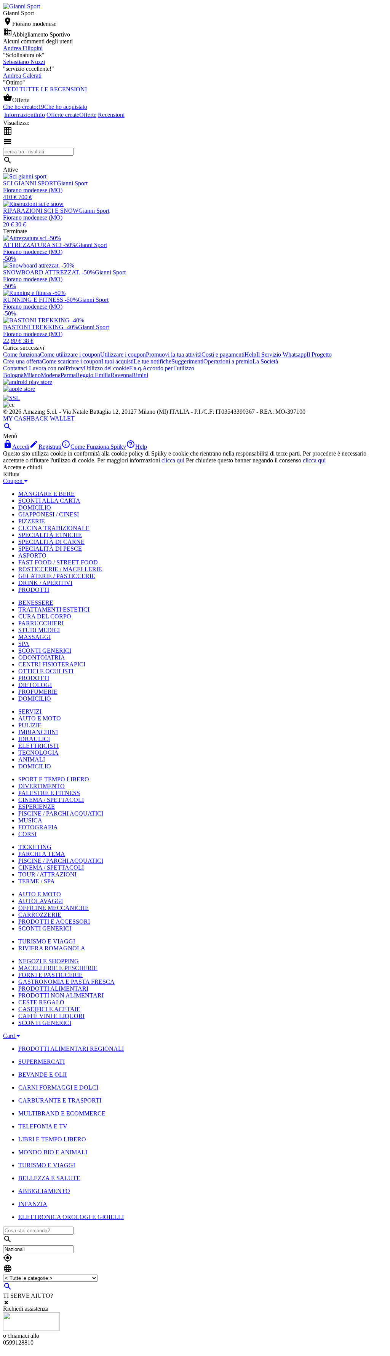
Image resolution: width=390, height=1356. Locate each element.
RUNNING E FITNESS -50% (40, 299)
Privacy (75, 368)
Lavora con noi (47, 368)
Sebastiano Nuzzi (24, 62)
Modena (51, 375)
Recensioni (111, 115)
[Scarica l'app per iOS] (19, 389)
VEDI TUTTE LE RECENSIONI (45, 89)
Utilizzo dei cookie (106, 368)
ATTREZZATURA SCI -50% (39, 245)
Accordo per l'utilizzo (168, 368)
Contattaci (15, 368)
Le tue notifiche (152, 361)
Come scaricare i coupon (71, 361)
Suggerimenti (187, 361)
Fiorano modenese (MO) (32, 190)
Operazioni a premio (228, 361)
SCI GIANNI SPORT (30, 183)
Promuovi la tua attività (173, 354)
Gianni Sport (72, 183)
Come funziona (21, 354)
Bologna (13, 375)
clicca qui (172, 460)
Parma (68, 375)
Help (250, 354)
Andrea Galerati (22, 75)
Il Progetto (319, 354)
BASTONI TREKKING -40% (40, 327)
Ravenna (121, 375)
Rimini (140, 375)
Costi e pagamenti (223, 354)
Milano (32, 375)
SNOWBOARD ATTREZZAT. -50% (49, 272)
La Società (265, 361)
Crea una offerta (22, 361)
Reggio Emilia (93, 375)
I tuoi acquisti (117, 361)
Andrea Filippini (23, 48)
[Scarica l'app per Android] (27, 382)
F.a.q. (135, 368)
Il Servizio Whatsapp (281, 354)
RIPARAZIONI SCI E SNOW (40, 210)
